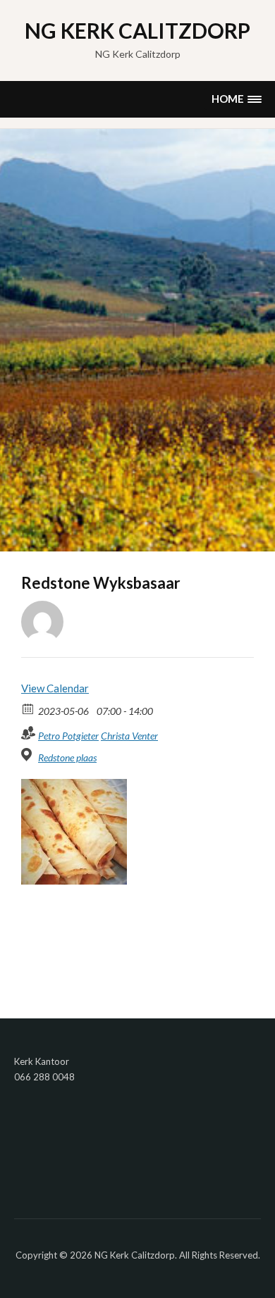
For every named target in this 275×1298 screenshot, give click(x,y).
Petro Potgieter (68, 736)
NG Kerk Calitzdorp (137, 30)
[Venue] (28, 754)
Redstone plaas (67, 757)
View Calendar (55, 688)
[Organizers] (28, 733)
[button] (236, 99)
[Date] (28, 708)
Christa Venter (129, 736)
